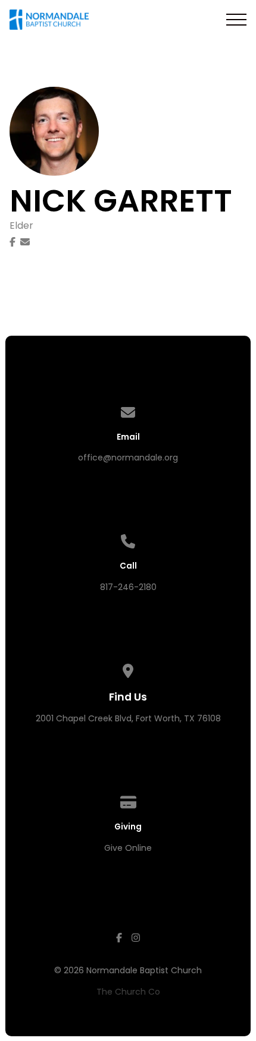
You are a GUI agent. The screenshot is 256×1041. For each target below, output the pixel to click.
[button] (236, 20)
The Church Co (128, 992)
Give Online (128, 848)
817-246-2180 (128, 587)
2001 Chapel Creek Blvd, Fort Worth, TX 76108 (128, 718)
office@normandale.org (128, 457)
